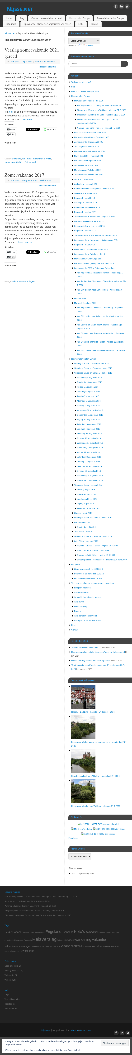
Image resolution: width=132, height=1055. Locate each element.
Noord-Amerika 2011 (83, 522)
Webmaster (40, 61)
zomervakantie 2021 (14, 162)
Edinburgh (41, 932)
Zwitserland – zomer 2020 (85, 184)
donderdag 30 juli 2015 (87, 499)
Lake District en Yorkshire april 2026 (90, 133)
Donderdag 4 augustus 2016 (89, 382)
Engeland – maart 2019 (84, 198)
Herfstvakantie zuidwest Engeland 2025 (91, 137)
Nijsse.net (19, 9)
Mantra (74, 1030)
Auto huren (79, 602)
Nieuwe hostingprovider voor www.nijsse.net (90, 660)
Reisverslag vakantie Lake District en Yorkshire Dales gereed (98, 652)
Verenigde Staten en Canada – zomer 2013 (93, 518)
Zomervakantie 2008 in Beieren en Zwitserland (94, 268)
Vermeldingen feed (13, 999)
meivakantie (9, 940)
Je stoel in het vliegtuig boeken (87, 597)
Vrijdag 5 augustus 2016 (88, 387)
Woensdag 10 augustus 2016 (90, 410)
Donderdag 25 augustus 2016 (90, 480)
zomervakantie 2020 (111, 946)
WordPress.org (11, 1008)
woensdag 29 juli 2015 (87, 494)
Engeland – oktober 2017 (85, 212)
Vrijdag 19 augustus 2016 (88, 452)
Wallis (48, 158)
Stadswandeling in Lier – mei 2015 (89, 226)
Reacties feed (11, 1004)
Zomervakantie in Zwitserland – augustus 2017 (94, 217)
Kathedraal (91, 932)
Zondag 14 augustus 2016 (88, 429)
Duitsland (16, 158)
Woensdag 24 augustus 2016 (90, 476)
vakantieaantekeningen (33, 158)
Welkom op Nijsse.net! (81, 82)
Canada (17, 932)
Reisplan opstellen (82, 588)
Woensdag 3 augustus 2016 (89, 378)
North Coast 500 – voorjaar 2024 (88, 156)
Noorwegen (18, 940)
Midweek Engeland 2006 (85, 303)
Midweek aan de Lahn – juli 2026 (88, 101)
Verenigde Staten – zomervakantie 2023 (91, 364)
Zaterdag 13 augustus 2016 (89, 424)
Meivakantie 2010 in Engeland (87, 259)
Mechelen (115, 932)
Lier (109, 932)
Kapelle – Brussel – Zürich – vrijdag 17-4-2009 (97, 546)
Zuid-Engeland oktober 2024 (86, 147)
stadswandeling (78, 939)
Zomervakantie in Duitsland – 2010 (89, 254)
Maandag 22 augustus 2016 (89, 466)
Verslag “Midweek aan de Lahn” (85, 647)
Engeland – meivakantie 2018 (87, 207)
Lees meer (29, 119)
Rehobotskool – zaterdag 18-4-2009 (93, 550)
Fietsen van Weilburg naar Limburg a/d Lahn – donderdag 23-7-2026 (47, 897)
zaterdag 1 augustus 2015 (88, 508)
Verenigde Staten (38, 946)
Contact (94, 24)
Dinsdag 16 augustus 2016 (89, 438)
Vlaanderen (69, 946)
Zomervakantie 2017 (24, 175)
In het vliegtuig (80, 606)
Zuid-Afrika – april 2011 (84, 532)
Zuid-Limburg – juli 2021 (85, 179)
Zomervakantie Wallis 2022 (86, 165)
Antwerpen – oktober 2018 (85, 203)
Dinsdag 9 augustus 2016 (88, 406)
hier (11, 111)
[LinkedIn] (121, 7)
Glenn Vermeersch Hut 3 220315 (88, 569)
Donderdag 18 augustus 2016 (90, 448)
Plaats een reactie (47, 66)
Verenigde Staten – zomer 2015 (88, 485)
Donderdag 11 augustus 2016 (90, 415)
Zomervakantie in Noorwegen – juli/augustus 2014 (96, 240)
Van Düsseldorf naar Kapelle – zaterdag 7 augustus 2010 (40, 911)
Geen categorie (11, 966)
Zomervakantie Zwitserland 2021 (88, 175)
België (8, 932)
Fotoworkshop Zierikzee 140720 (88, 578)
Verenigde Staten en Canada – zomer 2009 (93, 536)
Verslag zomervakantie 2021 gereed (32, 52)
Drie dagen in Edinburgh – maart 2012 (91, 249)
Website (51, 61)
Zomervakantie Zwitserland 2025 (88, 142)
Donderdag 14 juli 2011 (87, 527)
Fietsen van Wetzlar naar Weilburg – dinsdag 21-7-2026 (101, 110)
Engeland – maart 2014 (84, 245)
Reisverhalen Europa (79, 18)
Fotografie (11, 24)
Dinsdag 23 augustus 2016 (89, 471)
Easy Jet (33, 932)
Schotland (61, 940)
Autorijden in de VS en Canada (87, 620)
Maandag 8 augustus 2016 (89, 401)
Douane (77, 611)
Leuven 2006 (80, 298)
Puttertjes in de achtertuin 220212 (89, 574)
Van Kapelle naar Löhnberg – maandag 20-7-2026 (99, 105)
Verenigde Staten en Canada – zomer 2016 (93, 373)
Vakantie (99, 939)
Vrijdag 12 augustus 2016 (88, 420)
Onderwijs (28, 940)
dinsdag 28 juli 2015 (86, 490)
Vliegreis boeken (81, 592)
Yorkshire (97, 946)
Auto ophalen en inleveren (85, 616)
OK (123, 63)
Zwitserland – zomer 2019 (85, 193)
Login (7, 994)
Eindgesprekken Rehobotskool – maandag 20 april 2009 (102, 560)
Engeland (53, 932)
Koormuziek (103, 932)
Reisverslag (44, 939)
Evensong (67, 932)
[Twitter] (127, 7)
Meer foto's (73, 838)
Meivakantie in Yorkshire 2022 (87, 170)
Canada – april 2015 (83, 513)
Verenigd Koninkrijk (52, 946)
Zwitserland (30, 162)
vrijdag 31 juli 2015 (85, 504)
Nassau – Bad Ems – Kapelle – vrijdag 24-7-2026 (98, 128)
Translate (89, 45)
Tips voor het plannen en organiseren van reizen (47, 24)
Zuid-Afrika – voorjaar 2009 (86, 541)
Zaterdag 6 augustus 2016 (88, 392)
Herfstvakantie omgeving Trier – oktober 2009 (94, 263)
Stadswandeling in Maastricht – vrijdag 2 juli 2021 (34, 906)
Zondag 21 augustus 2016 (88, 462)
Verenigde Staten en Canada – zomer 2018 (93, 368)
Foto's (79, 931)
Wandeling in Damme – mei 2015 (89, 221)
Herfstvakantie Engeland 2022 (87, 161)
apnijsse (15, 61)
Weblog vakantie (12, 970)
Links (80, 24)
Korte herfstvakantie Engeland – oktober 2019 (94, 189)
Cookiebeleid (74, 1050)
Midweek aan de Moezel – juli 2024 (89, 151)
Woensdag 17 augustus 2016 (90, 443)
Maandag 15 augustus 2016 (89, 434)
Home (9, 18)
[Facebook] (115, 7)
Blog (21, 18)
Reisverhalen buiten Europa (110, 18)
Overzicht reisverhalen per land (46, 18)
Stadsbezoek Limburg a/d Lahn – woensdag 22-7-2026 (101, 115)
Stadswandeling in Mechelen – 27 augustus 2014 (96, 235)
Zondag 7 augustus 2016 (88, 396)
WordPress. (85, 1030)
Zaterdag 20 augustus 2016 (89, 457)
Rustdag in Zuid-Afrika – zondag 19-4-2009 (96, 555)
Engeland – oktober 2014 (85, 231)
